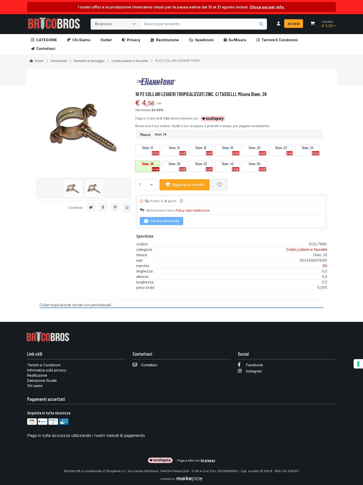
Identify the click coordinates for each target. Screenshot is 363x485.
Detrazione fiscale (42, 380)
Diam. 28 (177, 166)
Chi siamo (81, 40)
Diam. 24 (310, 150)
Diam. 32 (203, 166)
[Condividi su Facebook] (103, 207)
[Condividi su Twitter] (90, 207)
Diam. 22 (283, 150)
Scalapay (208, 460)
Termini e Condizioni (280, 40)
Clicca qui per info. (267, 7)
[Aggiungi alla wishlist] (219, 184)
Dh (325, 266)
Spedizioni (204, 40)
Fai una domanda (164, 220)
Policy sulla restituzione (193, 210)
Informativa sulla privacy (46, 370)
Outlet (106, 40)
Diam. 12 (150, 150)
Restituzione (167, 40)
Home (39, 61)
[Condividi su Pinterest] (115, 207)
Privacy (133, 40)
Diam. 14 (177, 150)
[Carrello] (312, 24)
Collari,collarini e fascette (129, 61)
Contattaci (45, 48)
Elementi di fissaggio (89, 61)
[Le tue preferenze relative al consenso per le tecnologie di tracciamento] (358, 364)
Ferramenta (58, 61)
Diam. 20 (257, 150)
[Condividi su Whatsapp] (127, 207)
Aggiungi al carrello (188, 184)
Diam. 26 (150, 166)
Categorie (46, 40)
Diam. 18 (230, 150)
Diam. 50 (257, 166)
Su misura (237, 40)
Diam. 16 (204, 150)
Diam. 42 (230, 166)
